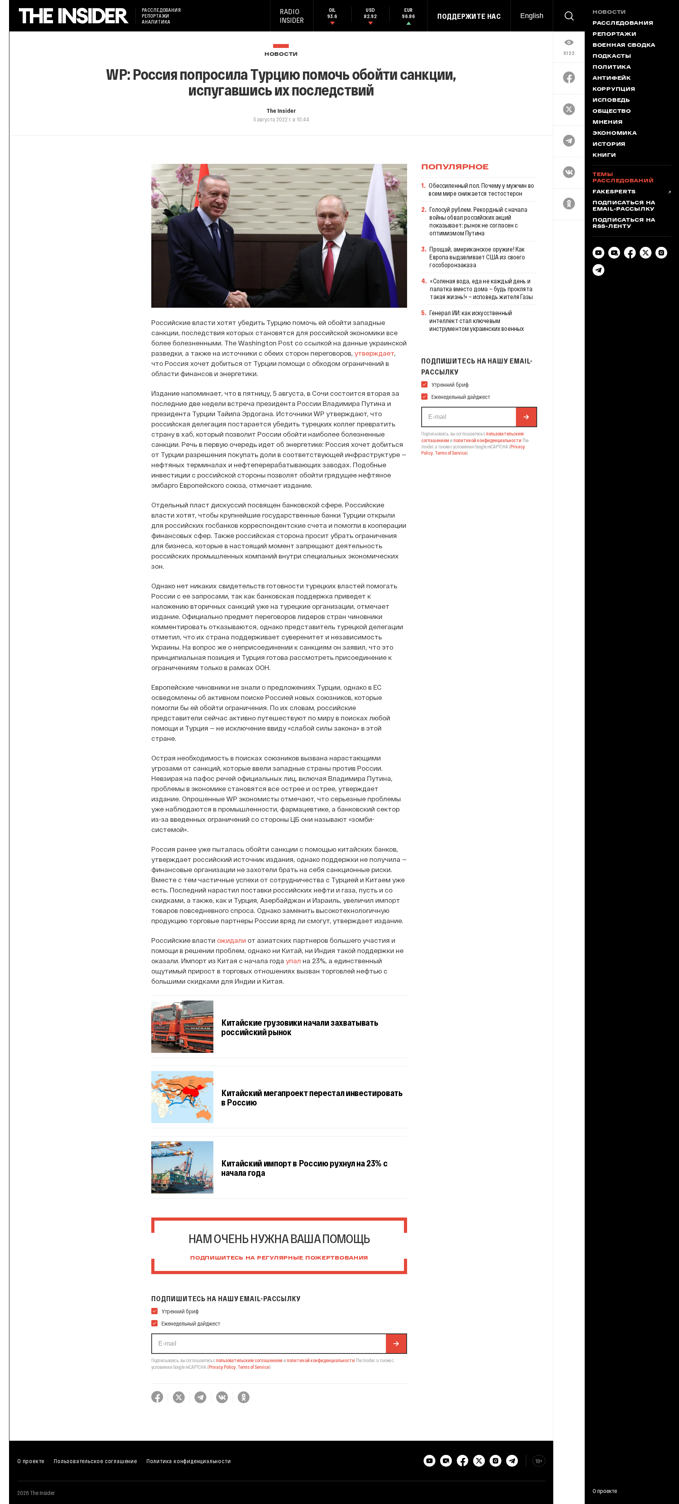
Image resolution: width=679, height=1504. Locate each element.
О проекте (30, 1460)
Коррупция (614, 89)
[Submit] (396, 1343)
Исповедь (611, 100)
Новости (281, 54)
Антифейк (612, 78)
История (609, 144)
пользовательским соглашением (249, 1360)
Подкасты (612, 56)
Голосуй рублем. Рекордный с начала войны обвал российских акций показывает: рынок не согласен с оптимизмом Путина (478, 221)
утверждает (374, 353)
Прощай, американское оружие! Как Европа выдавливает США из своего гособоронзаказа (477, 256)
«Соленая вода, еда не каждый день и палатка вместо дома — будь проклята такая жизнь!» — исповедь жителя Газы (481, 288)
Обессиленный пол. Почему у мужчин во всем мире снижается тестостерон (481, 189)
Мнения (607, 122)
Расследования (623, 23)
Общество (612, 111)
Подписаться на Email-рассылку (624, 206)
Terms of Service (253, 1367)
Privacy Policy (222, 1367)
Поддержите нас (469, 16)
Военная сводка (624, 45)
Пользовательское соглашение (95, 1460)
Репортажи (614, 34)
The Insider (281, 110)
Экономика (615, 133)
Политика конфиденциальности (189, 1460)
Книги (604, 155)
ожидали (231, 940)
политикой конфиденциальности (321, 1360)
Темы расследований (623, 178)
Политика (612, 67)
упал (293, 960)
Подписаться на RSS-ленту (624, 223)
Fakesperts (614, 192)
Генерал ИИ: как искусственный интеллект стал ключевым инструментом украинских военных (476, 320)
